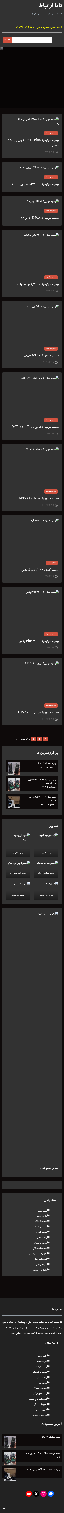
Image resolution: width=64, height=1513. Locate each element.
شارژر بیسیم (41, 1264)
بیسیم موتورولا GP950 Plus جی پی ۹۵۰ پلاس (33, 143)
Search (7, 40)
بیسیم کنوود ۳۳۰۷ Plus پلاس (40, 570)
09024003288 (24, 27)
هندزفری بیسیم (40, 1270)
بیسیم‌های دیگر (40, 1248)
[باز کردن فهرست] (60, 40)
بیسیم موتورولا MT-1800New (39, 499)
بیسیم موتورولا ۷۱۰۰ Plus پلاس (39, 641)
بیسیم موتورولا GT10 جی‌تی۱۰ (39, 356)
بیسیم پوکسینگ (40, 1227)
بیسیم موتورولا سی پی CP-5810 (38, 713)
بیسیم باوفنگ (41, 1221)
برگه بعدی (23, 739)
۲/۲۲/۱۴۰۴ (48, 362)
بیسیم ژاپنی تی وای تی (18, 873)
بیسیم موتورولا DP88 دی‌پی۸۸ (40, 218)
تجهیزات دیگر (40, 1259)
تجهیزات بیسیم (18, 895)
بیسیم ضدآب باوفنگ (46, 873)
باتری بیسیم (41, 1216)
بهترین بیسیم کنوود (49, 1168)
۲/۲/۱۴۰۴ (49, 152)
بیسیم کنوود (52, 563)
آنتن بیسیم (42, 1210)
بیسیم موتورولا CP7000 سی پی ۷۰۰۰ (35, 184)
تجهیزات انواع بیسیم (38, 1254)
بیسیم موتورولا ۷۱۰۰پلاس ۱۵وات (38, 284)
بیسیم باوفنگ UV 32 (47, 763)
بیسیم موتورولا (51, 133)
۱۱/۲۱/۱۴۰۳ (48, 505)
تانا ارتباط (50, 6)
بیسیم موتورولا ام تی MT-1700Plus (35, 427)
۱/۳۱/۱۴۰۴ (48, 291)
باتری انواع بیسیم (46, 895)
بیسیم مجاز (42, 1237)
